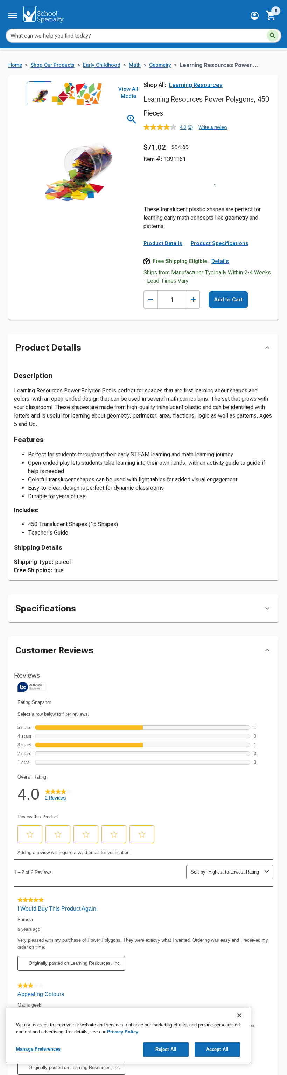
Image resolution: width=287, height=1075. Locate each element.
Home (15, 65)
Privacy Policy (122, 1031)
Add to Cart (228, 263)
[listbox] (62, 93)
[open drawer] (12, 15)
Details (220, 225)
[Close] (239, 1015)
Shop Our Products (52, 65)
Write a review (212, 127)
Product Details (163, 207)
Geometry (160, 65)
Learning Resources (196, 85)
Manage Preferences (38, 1049)
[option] (38, 93)
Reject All (165, 1049)
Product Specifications (219, 207)
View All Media (128, 92)
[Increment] (193, 263)
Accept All (217, 1049)
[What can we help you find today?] (273, 36)
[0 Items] (271, 15)
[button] (254, 15)
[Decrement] (151, 263)
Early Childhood (101, 65)
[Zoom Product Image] (132, 119)
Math (135, 65)
